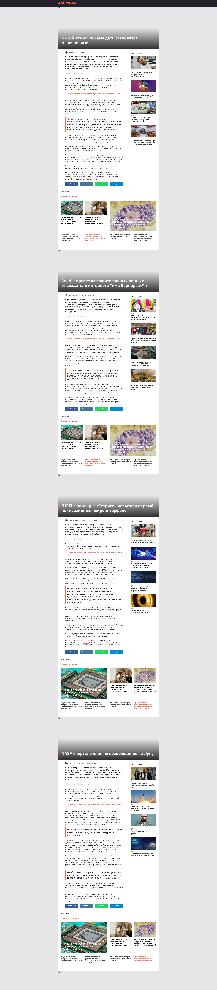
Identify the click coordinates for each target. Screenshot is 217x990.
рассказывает (93, 824)
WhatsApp (102, 184)
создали (99, 546)
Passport (92, 332)
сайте (70, 356)
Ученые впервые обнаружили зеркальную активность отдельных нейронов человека (143, 237)
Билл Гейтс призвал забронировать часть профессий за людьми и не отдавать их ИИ (71, 237)
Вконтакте (86, 184)
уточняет (97, 570)
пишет (110, 352)
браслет (86, 642)
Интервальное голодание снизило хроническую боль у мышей (120, 236)
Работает (73, 645)
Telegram (116, 184)
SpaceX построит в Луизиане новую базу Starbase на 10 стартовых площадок (95, 237)
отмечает (78, 85)
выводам (102, 175)
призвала (111, 894)
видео (106, 636)
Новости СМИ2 (66, 191)
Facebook (72, 184)
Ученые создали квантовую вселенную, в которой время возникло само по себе (95, 95)
